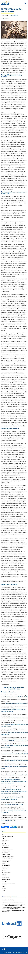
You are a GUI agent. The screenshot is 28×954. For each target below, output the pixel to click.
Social (3, 886)
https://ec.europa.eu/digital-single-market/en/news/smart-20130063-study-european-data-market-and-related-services (13, 781)
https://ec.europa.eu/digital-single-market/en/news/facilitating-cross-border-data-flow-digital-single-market (13, 709)
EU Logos (17, 689)
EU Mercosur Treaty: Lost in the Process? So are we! (12, 902)
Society (4, 888)
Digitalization (5, 847)
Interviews (4, 868)
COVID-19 (4, 842)
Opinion (4, 876)
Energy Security (6, 850)
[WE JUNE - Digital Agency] (26, 952)
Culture (4, 843)
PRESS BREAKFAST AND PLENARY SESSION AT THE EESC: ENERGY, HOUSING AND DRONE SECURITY (13, 908)
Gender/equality (6, 865)
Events (3, 863)
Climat (3, 838)
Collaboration (5, 840)
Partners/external (6, 879)
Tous (3, 834)
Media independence (6, 872)
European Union (5, 861)
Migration (4, 874)
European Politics (6, 859)
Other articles (14, 15)
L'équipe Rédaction (5, 18)
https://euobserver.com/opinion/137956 (14, 804)
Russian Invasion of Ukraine (8, 883)
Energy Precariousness (7, 849)
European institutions (7, 858)
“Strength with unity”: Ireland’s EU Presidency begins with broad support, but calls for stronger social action (13, 905)
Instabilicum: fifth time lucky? (8, 899)
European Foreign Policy (8, 856)
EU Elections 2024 (6, 854)
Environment (5, 852)
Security (4, 884)
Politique (4, 881)
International (5, 867)
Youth (3, 890)
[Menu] (25, 3)
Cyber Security (5, 845)
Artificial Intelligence (7, 836)
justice (4, 870)
